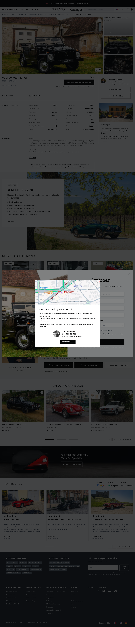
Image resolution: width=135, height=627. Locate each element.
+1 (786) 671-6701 (70, 334)
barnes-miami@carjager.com (73, 336)
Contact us (66, 342)
